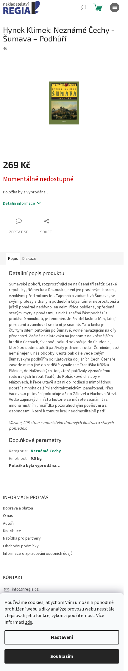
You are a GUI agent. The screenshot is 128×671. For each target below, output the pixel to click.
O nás (8, 516)
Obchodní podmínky (21, 546)
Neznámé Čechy (46, 451)
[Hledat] (83, 7)
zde (28, 622)
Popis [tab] (13, 259)
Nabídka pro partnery (22, 538)
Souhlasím (61, 656)
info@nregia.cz (25, 589)
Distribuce (12, 531)
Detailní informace (19, 203)
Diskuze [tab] (29, 259)
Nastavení (62, 637)
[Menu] (115, 7)
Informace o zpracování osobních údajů (38, 554)
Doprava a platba (18, 508)
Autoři (8, 523)
